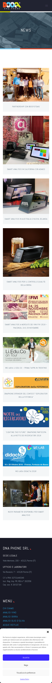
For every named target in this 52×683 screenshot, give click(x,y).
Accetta (26, 657)
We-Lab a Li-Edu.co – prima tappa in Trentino (26, 368)
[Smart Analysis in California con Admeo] (26, 140)
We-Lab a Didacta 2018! (25, 471)
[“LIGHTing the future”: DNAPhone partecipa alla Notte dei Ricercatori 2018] (26, 416)
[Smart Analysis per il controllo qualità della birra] (26, 252)
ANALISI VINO (9, 612)
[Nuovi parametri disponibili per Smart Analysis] (26, 494)
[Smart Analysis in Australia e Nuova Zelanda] (26, 196)
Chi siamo (8, 608)
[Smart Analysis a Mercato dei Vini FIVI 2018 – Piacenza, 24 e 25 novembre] (26, 307)
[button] (47, 632)
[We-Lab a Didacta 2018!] (26, 455)
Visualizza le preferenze (26, 672)
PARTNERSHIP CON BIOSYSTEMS (26, 106)
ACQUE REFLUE (11, 624)
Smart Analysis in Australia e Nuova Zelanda (26, 219)
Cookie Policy (24, 679)
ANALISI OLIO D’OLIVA (14, 620)
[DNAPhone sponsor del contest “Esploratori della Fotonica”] (26, 383)
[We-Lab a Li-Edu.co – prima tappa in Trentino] (26, 350)
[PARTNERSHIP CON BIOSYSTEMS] (26, 85)
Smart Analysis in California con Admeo (26, 169)
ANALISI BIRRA (10, 616)
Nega (26, 665)
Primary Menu (46, 6)
